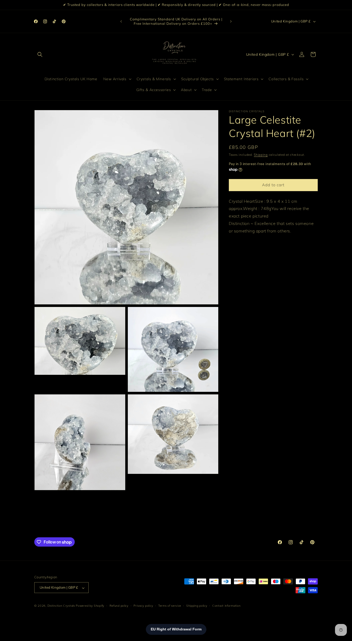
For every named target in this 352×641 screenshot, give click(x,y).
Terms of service (169, 605)
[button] (40, 54)
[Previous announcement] (121, 21)
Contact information (226, 605)
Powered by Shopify (90, 606)
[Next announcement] (231, 21)
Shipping (261, 155)
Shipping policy (196, 605)
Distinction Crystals (61, 606)
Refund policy (119, 605)
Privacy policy (143, 605)
